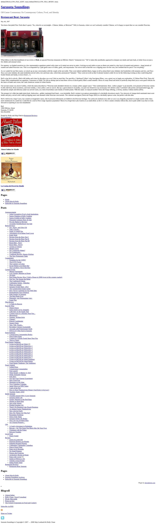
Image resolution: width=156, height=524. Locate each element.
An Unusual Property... (17, 422)
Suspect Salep (14, 323)
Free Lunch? (13, 371)
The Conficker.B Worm (17, 281)
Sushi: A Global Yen (16, 231)
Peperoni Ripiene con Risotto (19, 441)
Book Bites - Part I (15, 243)
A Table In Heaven (15, 304)
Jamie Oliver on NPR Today (18, 386)
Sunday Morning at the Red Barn (20, 399)
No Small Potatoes (15, 451)
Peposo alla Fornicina (16, 453)
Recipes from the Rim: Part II (19, 239)
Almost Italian (10, 495)
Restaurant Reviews (30, 115)
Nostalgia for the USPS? (17, 260)
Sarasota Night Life (15, 398)
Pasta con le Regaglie (16, 449)
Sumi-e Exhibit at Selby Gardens (20, 218)
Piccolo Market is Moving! (18, 222)
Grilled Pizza (13, 367)
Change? (12, 319)
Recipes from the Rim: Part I (18, 237)
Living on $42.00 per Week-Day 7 (20, 357)
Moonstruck (13, 315)
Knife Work (13, 235)
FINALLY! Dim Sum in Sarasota (20, 331)
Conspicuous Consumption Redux (20, 334)
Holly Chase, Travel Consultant (15, 497)
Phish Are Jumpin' (15, 285)
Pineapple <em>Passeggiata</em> (20, 298)
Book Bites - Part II (15, 245)
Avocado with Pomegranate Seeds (20, 329)
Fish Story (12, 377)
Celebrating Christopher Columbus (21, 445)
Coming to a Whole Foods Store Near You (23, 338)
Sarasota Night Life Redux (18, 419)
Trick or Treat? (14, 340)
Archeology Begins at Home (19, 455)
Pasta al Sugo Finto (15, 447)
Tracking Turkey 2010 (16, 392)
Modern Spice (14, 248)
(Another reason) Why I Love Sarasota (22, 396)
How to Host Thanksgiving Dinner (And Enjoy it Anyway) (29, 390)
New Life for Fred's (16, 411)
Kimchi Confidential (16, 321)
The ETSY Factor (15, 262)
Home (7, 199)
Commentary (9, 258)
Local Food (9, 434)
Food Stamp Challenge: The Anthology (22, 363)
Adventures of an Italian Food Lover (21, 233)
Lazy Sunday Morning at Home (20, 273)
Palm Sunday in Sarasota (17, 294)
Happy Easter (13, 436)
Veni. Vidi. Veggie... (16, 325)
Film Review (9, 302)
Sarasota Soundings (15, 7)
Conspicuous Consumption (18, 369)
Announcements (10, 212)
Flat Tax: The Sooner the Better (19, 279)
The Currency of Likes (17, 264)
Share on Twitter (6, 513)
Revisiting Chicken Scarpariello (20, 327)
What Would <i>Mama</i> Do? (20, 373)
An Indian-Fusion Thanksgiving (20, 409)
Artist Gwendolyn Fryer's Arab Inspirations (23, 214)
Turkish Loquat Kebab (17, 461)
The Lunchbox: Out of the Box (19, 268)
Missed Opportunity (16, 271)
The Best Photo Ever (16, 296)
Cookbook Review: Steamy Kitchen (21, 254)
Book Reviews (10, 226)
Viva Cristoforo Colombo (17, 384)
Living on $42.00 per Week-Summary (22, 359)
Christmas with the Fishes (18, 430)
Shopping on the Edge (16, 382)
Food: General (10, 365)
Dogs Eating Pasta (15, 336)
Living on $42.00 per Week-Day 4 (20, 352)
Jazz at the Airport (15, 403)
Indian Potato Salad (15, 462)
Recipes (7, 438)
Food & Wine (9, 306)
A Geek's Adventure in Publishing (20, 426)
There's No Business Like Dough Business (23, 407)
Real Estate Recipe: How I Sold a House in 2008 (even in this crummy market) (35, 277)
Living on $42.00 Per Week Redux (21, 361)
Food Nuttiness (10, 333)
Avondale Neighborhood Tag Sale (20, 224)
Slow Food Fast (14, 380)
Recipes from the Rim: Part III (19, 241)
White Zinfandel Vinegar (17, 375)
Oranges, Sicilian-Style (17, 317)
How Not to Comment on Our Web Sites (23, 291)
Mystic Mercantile (11, 499)
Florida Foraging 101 (16, 405)
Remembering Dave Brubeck (19, 292)
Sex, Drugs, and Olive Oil (18, 227)
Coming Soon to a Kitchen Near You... (22, 313)
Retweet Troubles (15, 432)
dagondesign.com (150, 483)
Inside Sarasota (10, 394)
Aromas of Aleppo (15, 247)
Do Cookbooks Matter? (17, 250)
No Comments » (6, 117)
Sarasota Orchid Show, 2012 (19, 287)
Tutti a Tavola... (14, 229)
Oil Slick (12, 275)
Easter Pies (13, 300)
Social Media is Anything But (19, 266)
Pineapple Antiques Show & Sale (20, 220)
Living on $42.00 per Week (18, 344)
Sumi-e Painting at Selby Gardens (20, 216)
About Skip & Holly (12, 201)
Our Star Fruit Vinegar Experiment (21, 378)
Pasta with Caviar (15, 457)
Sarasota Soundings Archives (15, 477)
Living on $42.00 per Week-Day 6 (20, 355)
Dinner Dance (14, 308)
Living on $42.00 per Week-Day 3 (20, 350)
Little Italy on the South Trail (19, 312)
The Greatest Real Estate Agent (19, 289)
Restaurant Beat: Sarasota (15, 17)
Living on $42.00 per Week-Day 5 (20, 354)
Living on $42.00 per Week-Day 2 (20, 348)
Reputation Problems (16, 415)
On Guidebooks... (15, 252)
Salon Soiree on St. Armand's (19, 310)
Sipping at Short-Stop (16, 401)
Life (6, 424)
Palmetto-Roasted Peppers (18, 443)
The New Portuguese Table (18, 256)
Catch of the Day (15, 388)
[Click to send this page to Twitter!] (2, 519)
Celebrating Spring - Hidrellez (19, 283)
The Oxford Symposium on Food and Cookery (21, 503)
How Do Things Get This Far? (19, 413)
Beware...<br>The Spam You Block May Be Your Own (28, 428)
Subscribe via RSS (7, 506)
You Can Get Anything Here (19, 420)
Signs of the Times (15, 417)
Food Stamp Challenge (12, 342)
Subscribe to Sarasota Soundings (16, 203)
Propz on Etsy (10, 501)
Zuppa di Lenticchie (16, 440)
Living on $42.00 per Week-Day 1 (20, 346)
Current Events (10, 269)
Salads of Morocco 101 (17, 459)
